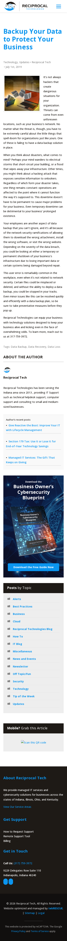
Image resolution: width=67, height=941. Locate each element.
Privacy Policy (18, 931)
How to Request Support (18, 831)
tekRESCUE (55, 908)
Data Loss (54, 346)
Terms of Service (40, 931)
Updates (24, 62)
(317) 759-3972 (23, 863)
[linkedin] (11, 882)
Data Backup (19, 346)
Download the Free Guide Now (33, 567)
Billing (7, 841)
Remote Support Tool (16, 836)
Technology (10, 62)
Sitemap (30, 913)
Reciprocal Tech (41, 62)
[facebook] (5, 882)
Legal (41, 913)
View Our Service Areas (17, 807)
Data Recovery (37, 346)
